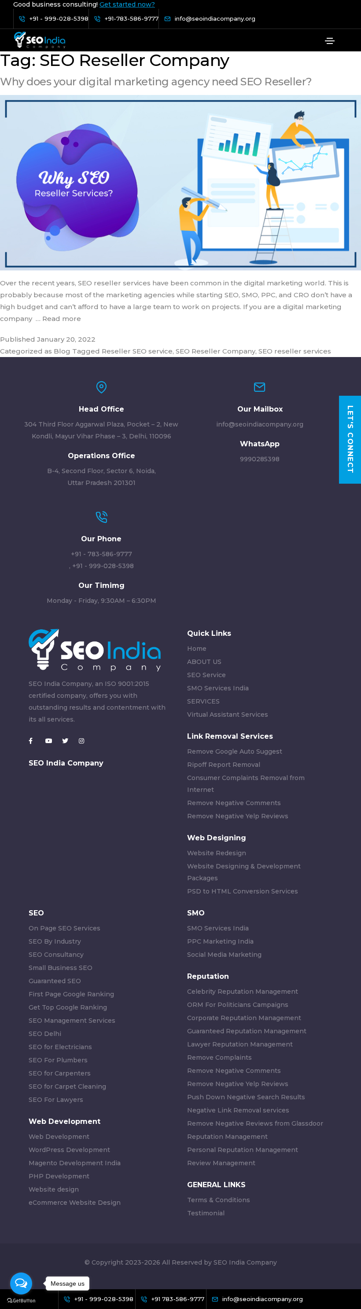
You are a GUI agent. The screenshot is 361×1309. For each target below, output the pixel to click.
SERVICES (203, 701)
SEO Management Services (72, 1021)
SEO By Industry (55, 941)
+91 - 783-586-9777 (101, 554)
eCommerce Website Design (75, 1203)
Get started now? (127, 4)
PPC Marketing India (220, 941)
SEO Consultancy (56, 955)
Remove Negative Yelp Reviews (237, 816)
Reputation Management (227, 1137)
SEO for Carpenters (60, 1073)
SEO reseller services (294, 351)
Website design (54, 1189)
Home (196, 649)
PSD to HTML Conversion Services (242, 891)
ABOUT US (204, 662)
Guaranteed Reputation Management (246, 1031)
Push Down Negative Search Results (246, 1097)
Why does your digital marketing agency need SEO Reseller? (156, 81)
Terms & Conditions (218, 1200)
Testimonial (206, 1213)
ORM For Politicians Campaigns (237, 1005)
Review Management (221, 1163)
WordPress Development (69, 1150)
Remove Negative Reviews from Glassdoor (255, 1123)
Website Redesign (216, 853)
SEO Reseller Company (215, 351)
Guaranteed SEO (55, 981)
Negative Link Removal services (238, 1110)
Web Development (59, 1137)
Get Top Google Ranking (68, 1007)
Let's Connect (350, 439)
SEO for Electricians (60, 1047)
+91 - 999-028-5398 (103, 566)
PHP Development (59, 1176)
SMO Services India (218, 688)
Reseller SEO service (137, 351)
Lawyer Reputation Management (240, 1044)
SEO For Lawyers (56, 1100)
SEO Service (206, 675)
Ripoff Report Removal (223, 765)
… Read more (58, 318)
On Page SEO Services (64, 928)
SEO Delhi (45, 1034)
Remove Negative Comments (234, 803)
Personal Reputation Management (242, 1150)
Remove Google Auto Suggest (234, 751)
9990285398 (260, 459)
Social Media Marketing (224, 955)
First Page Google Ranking (71, 994)
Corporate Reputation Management (244, 1018)
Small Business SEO (60, 968)
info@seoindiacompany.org (259, 424)
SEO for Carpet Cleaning (67, 1086)
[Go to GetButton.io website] (21, 1300)
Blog (62, 351)
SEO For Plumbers (58, 1060)
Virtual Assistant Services (227, 714)
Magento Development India (75, 1163)
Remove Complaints (219, 1057)
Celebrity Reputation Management (242, 991)
